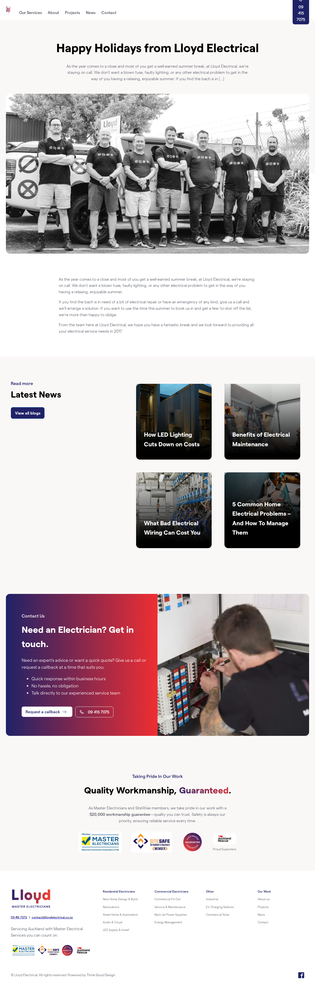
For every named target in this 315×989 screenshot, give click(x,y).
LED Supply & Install (116, 929)
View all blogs (27, 413)
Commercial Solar (217, 914)
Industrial (212, 899)
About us (264, 899)
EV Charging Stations (220, 907)
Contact (263, 922)
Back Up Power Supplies (171, 914)
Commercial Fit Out (167, 899)
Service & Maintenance (170, 907)
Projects (263, 907)
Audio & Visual (112, 922)
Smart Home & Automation (120, 914)
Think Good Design (101, 975)
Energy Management (168, 922)
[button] (47, 712)
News (261, 914)
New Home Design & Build (120, 899)
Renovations (111, 907)
